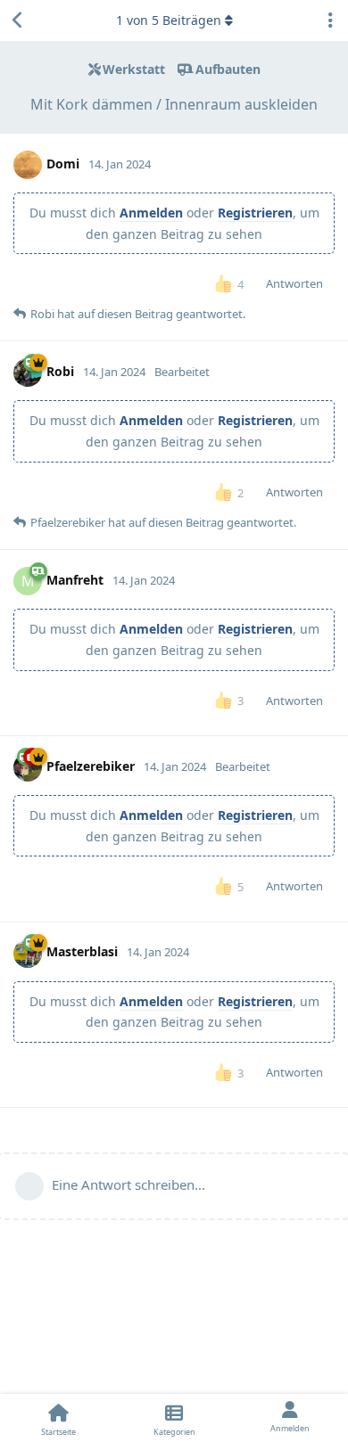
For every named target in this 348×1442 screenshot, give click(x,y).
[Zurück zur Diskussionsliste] (18, 20)
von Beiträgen (168, 20)
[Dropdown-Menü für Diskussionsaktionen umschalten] (330, 20)
